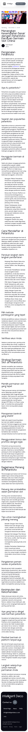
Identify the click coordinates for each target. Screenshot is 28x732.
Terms (15, 726)
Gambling (4, 27)
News (15, 708)
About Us (5, 726)
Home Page (7, 708)
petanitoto (16, 66)
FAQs (21, 708)
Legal (20, 726)
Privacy (11, 726)
